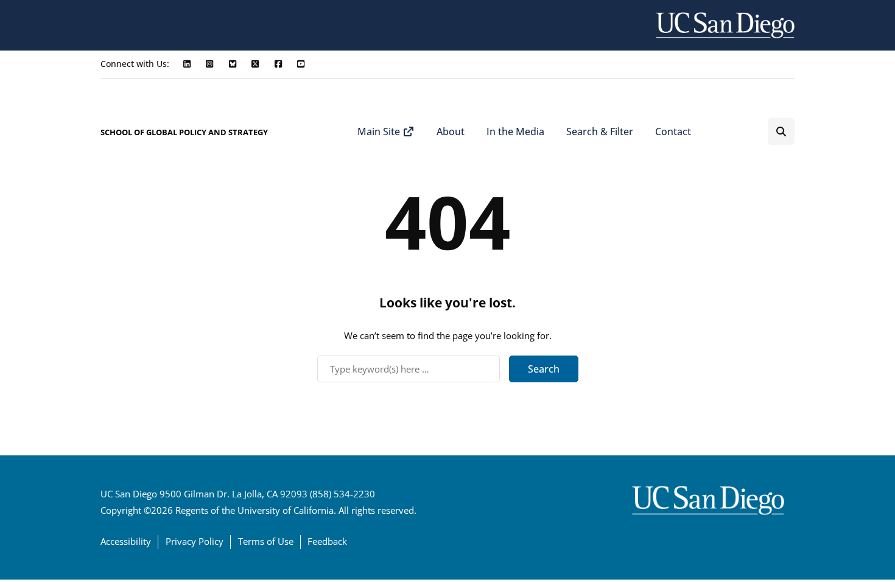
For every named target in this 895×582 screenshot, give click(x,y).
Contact (673, 131)
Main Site (379, 131)
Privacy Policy (194, 541)
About (451, 131)
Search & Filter (599, 131)
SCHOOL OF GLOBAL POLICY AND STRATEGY (184, 132)
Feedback (327, 541)
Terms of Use (265, 541)
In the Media (515, 131)
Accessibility (125, 541)
